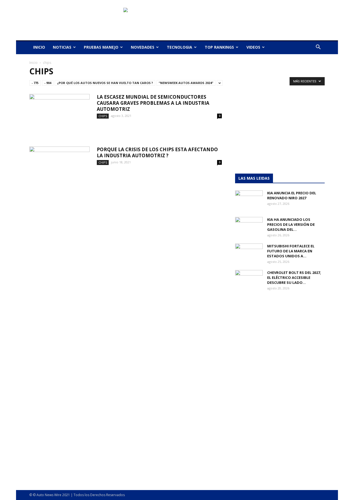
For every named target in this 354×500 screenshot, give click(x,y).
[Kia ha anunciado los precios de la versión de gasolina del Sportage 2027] (249, 226)
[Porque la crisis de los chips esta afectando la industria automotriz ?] (59, 167)
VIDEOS (253, 47)
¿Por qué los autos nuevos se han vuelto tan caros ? (105, 83)
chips (102, 116)
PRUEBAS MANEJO (101, 47)
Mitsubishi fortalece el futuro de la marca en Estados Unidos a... (290, 251)
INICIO (39, 47)
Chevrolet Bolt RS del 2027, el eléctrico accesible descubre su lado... (294, 277)
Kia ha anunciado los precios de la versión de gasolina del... (291, 224)
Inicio (33, 62)
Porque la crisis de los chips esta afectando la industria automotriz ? (157, 152)
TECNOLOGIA (179, 47)
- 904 (47, 83)
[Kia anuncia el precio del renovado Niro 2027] (249, 200)
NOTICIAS (62, 47)
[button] (318, 47)
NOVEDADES (142, 47)
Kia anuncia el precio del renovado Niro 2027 (291, 195)
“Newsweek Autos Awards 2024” (186, 83)
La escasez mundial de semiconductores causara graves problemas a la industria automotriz (153, 103)
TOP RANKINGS (219, 47)
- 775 (35, 83)
